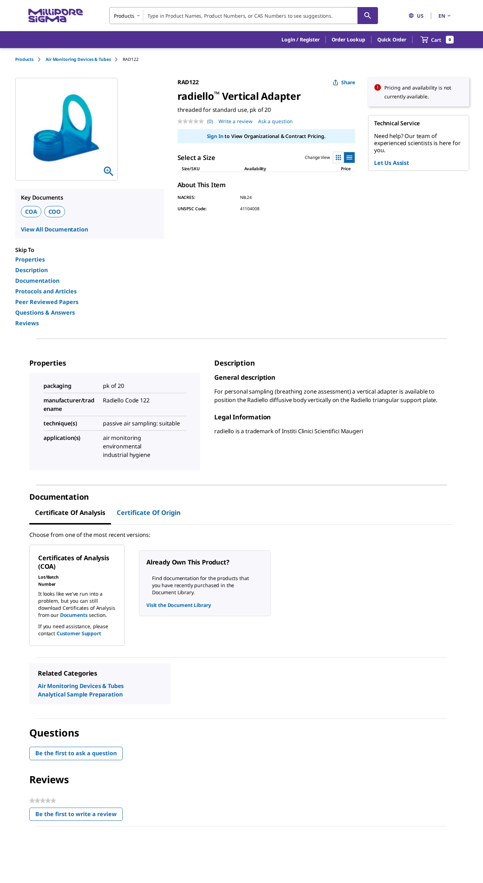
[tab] (30, 59)
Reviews (27, 323)
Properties (30, 259)
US (420, 15)
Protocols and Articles (46, 291)
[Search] (367, 15)
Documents (74, 615)
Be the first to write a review (79, 815)
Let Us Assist (391, 162)
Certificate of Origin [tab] (149, 512)
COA (31, 212)
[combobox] (243, 15)
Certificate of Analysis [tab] (70, 512)
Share (348, 82)
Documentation (37, 281)
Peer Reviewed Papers (46, 302)
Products (24, 59)
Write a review (235, 121)
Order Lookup (348, 39)
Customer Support (79, 633)
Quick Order (391, 39)
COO (54, 212)
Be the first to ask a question (76, 753)
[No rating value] (192, 121)
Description (31, 270)
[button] (300, 39)
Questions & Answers (45, 312)
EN (441, 15)
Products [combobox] (124, 15)
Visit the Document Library (178, 605)
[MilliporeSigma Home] (55, 16)
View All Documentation (54, 229)
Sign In (215, 136)
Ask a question (275, 121)
